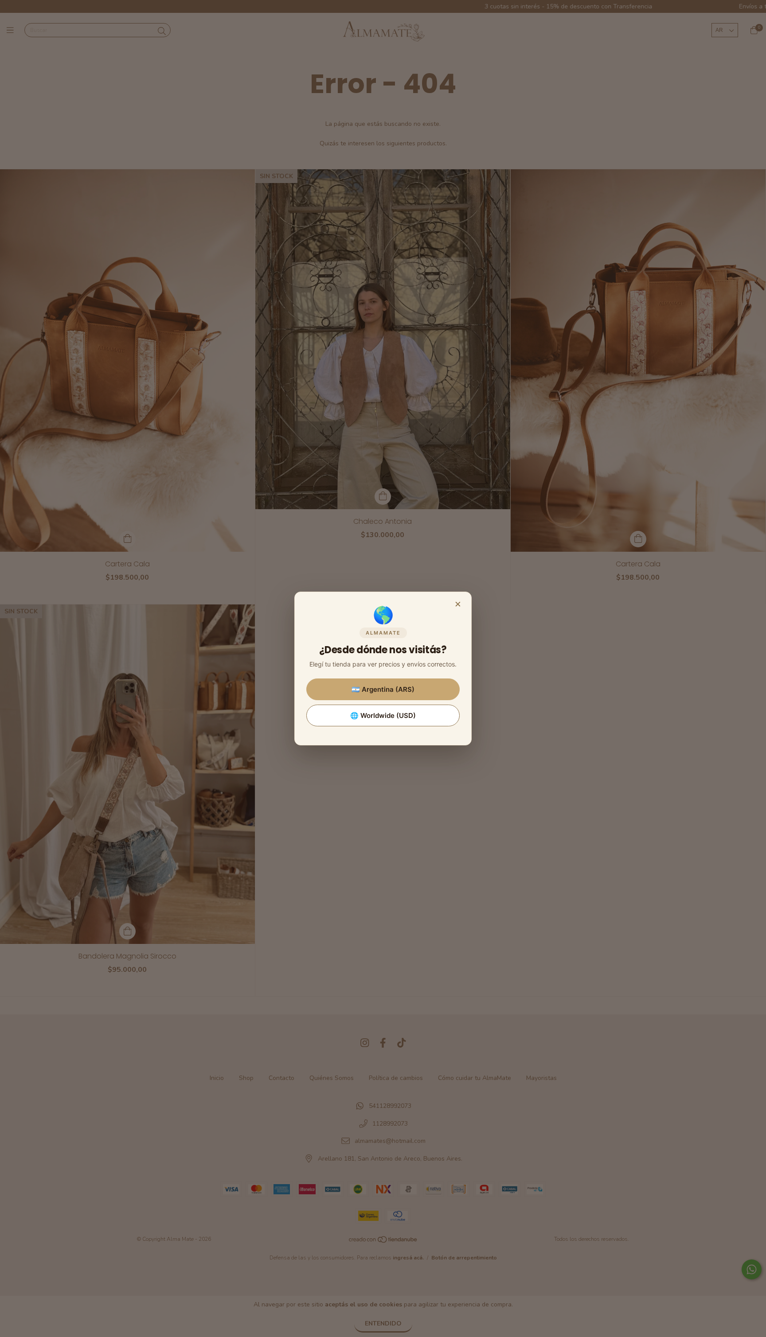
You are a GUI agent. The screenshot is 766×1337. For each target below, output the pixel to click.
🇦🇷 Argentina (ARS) (383, 689)
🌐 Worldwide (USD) (383, 715)
